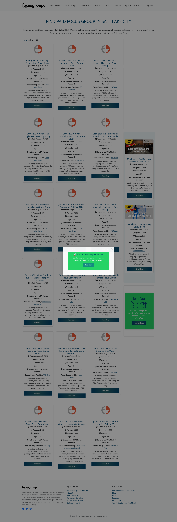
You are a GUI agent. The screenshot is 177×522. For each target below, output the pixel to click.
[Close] (112, 249)
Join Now (88, 265)
